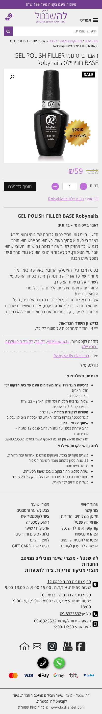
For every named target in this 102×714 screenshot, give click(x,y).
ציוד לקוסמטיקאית (70, 41)
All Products (58, 341)
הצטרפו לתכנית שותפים (79, 540)
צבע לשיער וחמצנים (33, 510)
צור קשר (91, 510)
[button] (12, 77)
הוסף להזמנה (20, 186)
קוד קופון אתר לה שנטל (79, 528)
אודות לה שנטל (86, 522)
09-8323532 (70, 613)
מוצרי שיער (40, 504)
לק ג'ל (53, 41)
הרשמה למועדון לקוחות (79, 546)
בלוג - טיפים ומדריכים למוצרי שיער (32, 537)
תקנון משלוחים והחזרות (79, 516)
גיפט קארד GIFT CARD (30, 546)
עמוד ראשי (89, 504)
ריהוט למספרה (37, 522)
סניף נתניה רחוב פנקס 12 (69, 581)
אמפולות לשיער (37, 528)
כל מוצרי (73, 199)
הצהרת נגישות (86, 534)
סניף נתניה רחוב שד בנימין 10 (65, 595)
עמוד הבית (91, 41)
